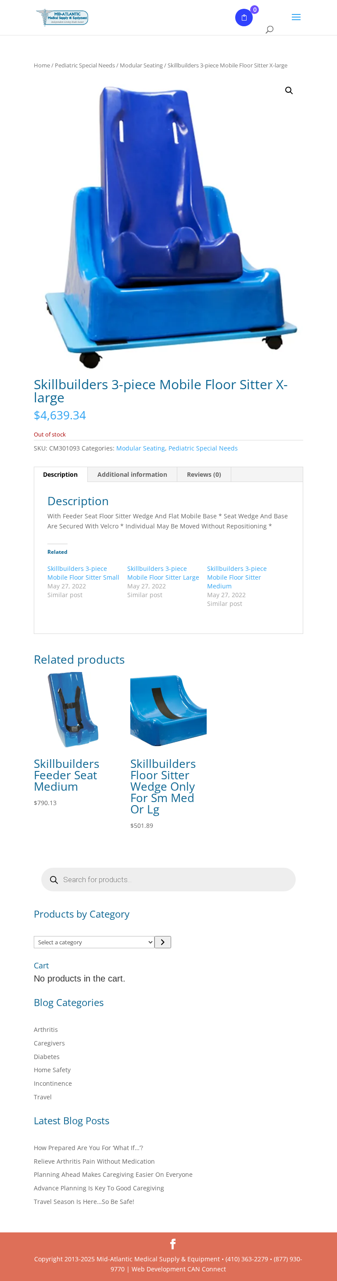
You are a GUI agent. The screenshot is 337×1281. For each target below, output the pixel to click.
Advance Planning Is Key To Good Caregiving (99, 1188)
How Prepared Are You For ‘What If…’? (88, 1148)
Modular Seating (141, 65)
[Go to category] (162, 942)
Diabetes (47, 1056)
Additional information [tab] (132, 474)
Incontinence (53, 1083)
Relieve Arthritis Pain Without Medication (94, 1161)
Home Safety (52, 1070)
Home (42, 65)
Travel (43, 1097)
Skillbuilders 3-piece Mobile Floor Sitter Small (83, 572)
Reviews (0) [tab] (204, 474)
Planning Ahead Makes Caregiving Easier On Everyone (113, 1174)
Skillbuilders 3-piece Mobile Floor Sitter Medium (237, 577)
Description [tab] (60, 474)
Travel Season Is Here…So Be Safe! (84, 1201)
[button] (289, 91)
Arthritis (46, 1029)
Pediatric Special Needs (85, 65)
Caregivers (49, 1043)
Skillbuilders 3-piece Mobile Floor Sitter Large (163, 572)
